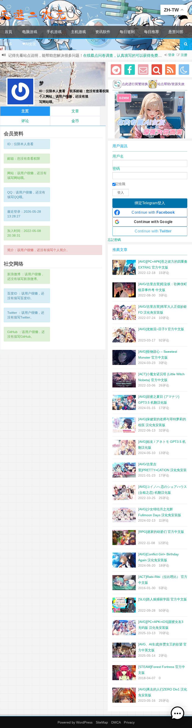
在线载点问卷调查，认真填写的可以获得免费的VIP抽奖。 (131, 55)
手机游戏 (54, 32)
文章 (75, 111)
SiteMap (102, 722)
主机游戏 (78, 32)
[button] (177, 713)
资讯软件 (102, 32)
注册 (184, 55)
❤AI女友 (29, 44)
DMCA (116, 722)
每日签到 (127, 32)
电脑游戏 (29, 32)
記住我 (120, 184)
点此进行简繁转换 (135, 84)
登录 (171, 55)
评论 (25, 121)
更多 (8, 44)
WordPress (84, 722)
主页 (25, 111)
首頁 (8, 32)
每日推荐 (151, 32)
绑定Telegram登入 (150, 203)
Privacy (129, 722)
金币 (75, 121)
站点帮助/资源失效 (171, 84)
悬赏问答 (175, 32)
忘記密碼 (114, 240)
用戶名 (118, 156)
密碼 (116, 168)
